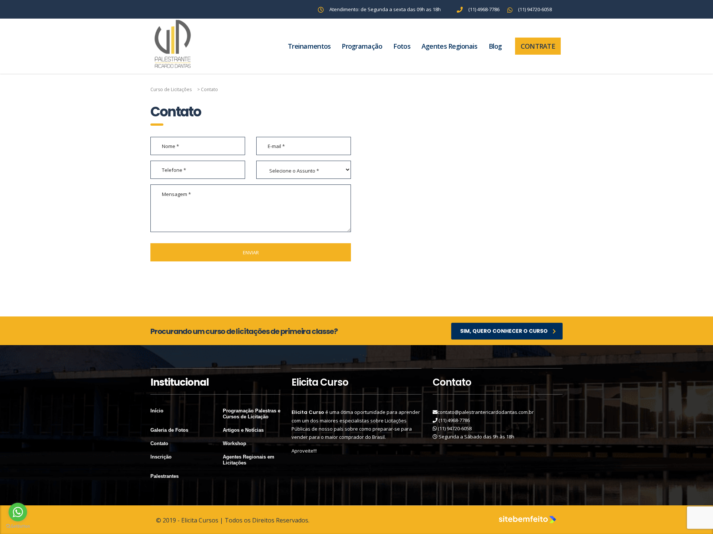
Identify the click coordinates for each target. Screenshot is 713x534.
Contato (159, 443)
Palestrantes (164, 476)
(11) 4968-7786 (454, 420)
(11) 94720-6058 (455, 428)
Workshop (234, 443)
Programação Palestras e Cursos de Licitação (251, 413)
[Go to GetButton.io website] (18, 526)
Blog (495, 46)
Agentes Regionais (449, 46)
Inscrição (161, 457)
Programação (362, 46)
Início (156, 411)
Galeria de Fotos (169, 430)
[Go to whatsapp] (18, 512)
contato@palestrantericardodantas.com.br (485, 412)
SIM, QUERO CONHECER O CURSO (504, 331)
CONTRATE (538, 46)
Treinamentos (309, 46)
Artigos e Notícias (243, 430)
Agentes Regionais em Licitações (248, 460)
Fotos (401, 46)
